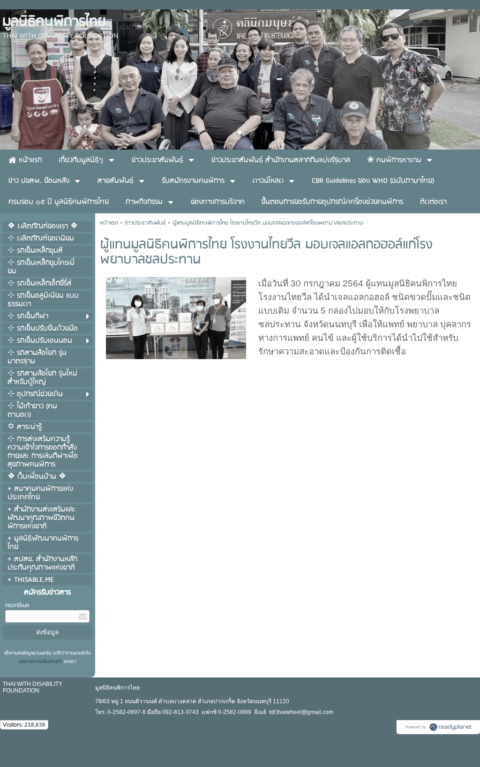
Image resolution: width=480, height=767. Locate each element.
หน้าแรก (109, 223)
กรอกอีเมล (17, 605)
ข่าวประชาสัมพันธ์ (145, 223)
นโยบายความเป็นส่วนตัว (41, 661)
